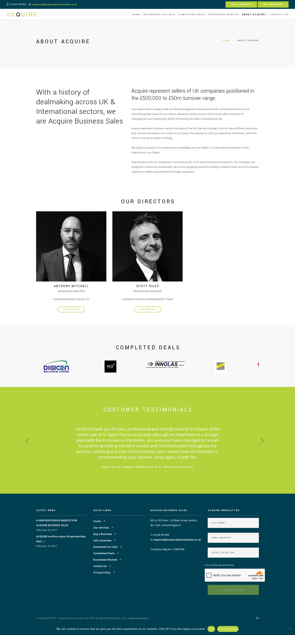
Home (136, 14)
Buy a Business (273, 4)
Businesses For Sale (159, 14)
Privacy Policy (102, 612)
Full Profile (71, 309)
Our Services (101, 567)
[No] (290, 629)
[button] (30, 460)
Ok (211, 628)
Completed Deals (191, 14)
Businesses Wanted (224, 14)
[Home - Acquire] (21, 14)
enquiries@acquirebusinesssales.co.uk (54, 4)
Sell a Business (241, 4)
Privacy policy (228, 628)
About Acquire (253, 14)
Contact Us (279, 14)
